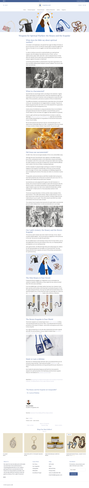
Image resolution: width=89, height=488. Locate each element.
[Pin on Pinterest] (31, 418)
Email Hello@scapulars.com (55, 475)
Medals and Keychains (50, 9)
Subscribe (73, 474)
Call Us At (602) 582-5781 (55, 472)
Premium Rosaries (40, 9)
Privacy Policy (52, 470)
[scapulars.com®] (44, 5)
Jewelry (58, 9)
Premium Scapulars (31, 9)
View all (44, 431)
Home (24, 9)
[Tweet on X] (29, 418)
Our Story (35, 464)
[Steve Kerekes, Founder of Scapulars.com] (28, 404)
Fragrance (64, 9)
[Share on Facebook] (30, 418)
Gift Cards (51, 464)
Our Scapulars (36, 466)
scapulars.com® (10, 484)
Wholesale (35, 470)
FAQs (50, 466)
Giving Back (35, 468)
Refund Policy (52, 468)
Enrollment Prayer (37, 472)
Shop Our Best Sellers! (44, 429)
